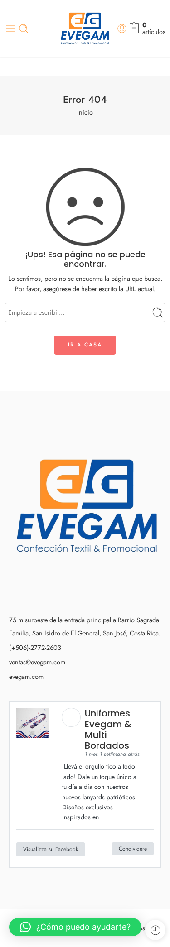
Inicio (85, 112)
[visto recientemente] (155, 930)
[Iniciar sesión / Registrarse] (122, 28)
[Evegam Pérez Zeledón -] (85, 28)
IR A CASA (85, 345)
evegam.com (26, 676)
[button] (75, 927)
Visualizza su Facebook (50, 849)
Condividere (133, 849)
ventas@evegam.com (37, 662)
